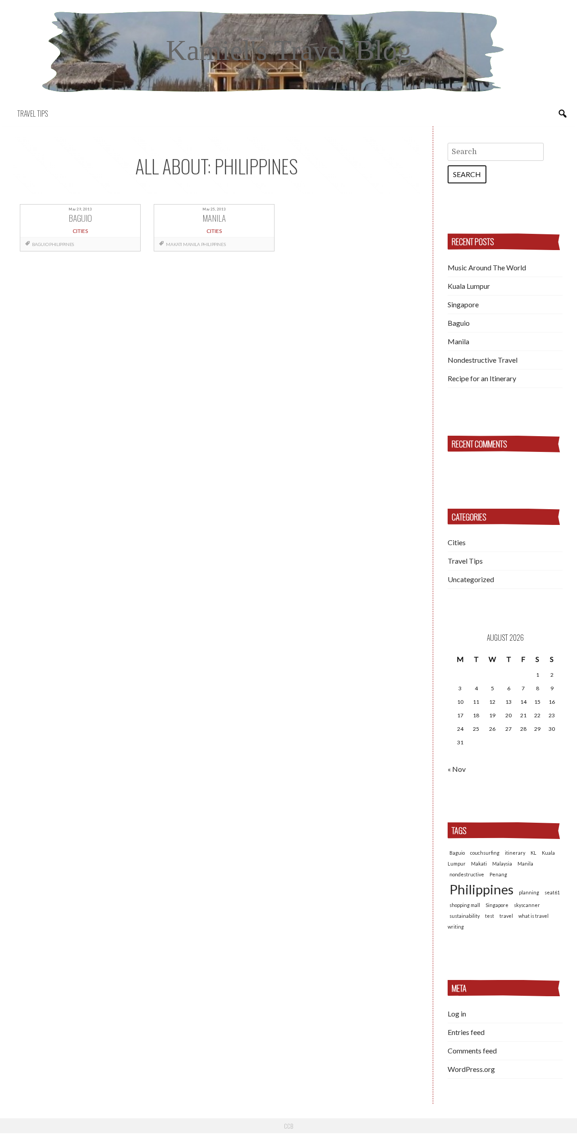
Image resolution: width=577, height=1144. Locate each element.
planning (529, 892)
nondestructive (466, 874)
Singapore (463, 304)
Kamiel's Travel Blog (289, 50)
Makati (174, 244)
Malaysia (502, 863)
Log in (457, 1013)
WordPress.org (471, 1069)
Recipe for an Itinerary (482, 378)
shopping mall (464, 905)
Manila (191, 244)
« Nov (457, 769)
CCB (288, 1125)
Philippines (61, 244)
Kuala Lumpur (469, 286)
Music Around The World (487, 267)
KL (533, 853)
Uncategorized (471, 579)
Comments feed (472, 1050)
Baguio (40, 244)
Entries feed (466, 1032)
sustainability (464, 916)
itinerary (515, 853)
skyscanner (527, 905)
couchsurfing (484, 853)
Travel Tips (32, 113)
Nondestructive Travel (482, 360)
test (489, 916)
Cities (457, 542)
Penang (498, 874)
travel (506, 916)
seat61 (552, 892)
